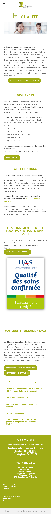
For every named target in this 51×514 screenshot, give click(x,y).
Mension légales (10, 485)
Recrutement (8, 498)
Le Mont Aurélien (25, 467)
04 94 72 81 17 (30, 455)
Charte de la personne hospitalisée (20, 368)
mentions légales (39, 511)
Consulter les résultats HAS (17, 252)
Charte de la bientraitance (17, 373)
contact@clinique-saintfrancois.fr (28, 448)
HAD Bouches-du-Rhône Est (25, 477)
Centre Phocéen (25, 471)
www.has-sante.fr (33, 199)
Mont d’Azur (25, 469)
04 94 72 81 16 (30, 451)
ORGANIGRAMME (12, 158)
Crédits (6, 489)
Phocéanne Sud (25, 475)
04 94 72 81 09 (30, 453)
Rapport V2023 (9, 201)
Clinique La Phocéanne (25, 473)
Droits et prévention (11, 496)
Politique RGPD (9, 487)
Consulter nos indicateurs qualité (24, 81)
